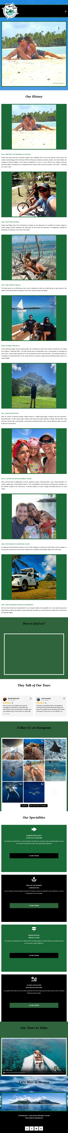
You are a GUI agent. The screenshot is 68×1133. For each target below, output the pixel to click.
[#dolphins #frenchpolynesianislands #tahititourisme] (34, 792)
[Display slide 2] (54, 83)
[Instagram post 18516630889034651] (55, 792)
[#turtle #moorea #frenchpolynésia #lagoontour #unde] (12, 770)
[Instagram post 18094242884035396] (34, 770)
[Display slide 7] (61, 83)
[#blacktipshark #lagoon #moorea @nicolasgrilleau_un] (55, 770)
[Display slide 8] (62, 83)
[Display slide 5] (58, 83)
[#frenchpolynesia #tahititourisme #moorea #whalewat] (12, 749)
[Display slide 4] (57, 83)
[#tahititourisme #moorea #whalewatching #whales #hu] (12, 792)
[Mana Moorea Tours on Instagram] (27, 1128)
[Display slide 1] (53, 83)
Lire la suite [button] (39, 714)
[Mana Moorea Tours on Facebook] (32, 1128)
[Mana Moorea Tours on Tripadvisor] (36, 1128)
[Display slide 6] (60, 83)
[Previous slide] (4, 54)
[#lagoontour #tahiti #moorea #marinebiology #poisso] (34, 749)
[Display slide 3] (56, 83)
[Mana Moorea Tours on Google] (41, 1128)
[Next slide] (64, 54)
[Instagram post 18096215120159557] (55, 749)
